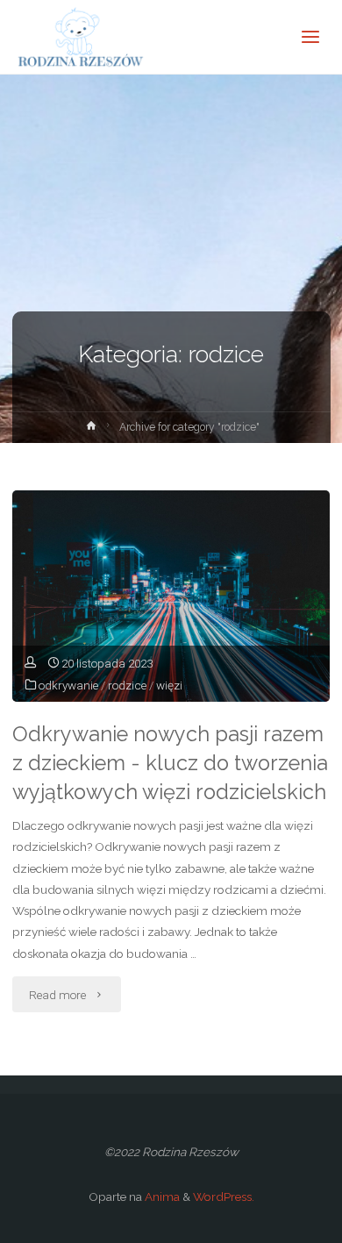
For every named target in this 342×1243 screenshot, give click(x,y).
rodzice (127, 685)
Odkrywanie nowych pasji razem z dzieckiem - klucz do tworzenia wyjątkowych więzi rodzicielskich (170, 763)
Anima (161, 1196)
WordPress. (223, 1196)
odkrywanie (68, 685)
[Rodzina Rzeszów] (79, 37)
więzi (169, 685)
